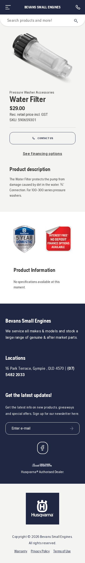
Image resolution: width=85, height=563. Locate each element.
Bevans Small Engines (42, 7)
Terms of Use (62, 551)
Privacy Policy (40, 551)
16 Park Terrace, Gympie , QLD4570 (34, 368)
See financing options (42, 154)
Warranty (20, 551)
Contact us (45, 138)
